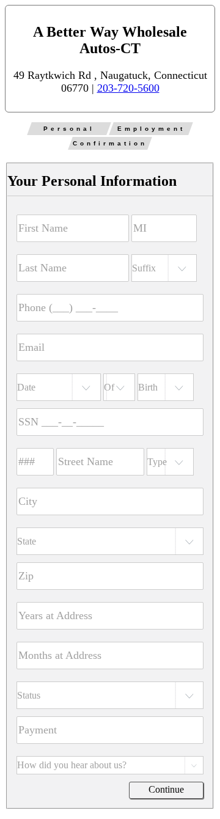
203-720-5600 (128, 88)
